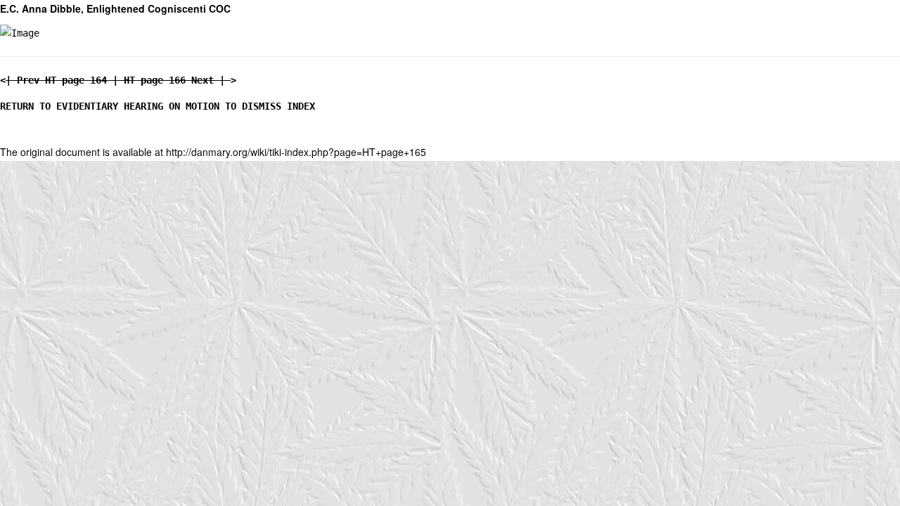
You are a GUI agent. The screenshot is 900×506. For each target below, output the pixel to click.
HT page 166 (155, 80)
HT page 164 (76, 80)
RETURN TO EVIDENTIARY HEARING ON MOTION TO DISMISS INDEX (157, 106)
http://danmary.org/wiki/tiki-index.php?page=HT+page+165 (296, 152)
